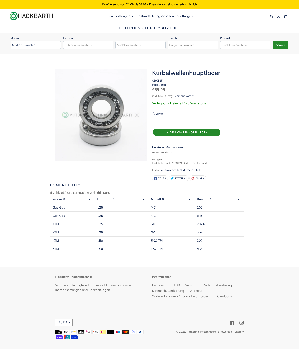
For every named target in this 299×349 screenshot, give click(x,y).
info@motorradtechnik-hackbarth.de (181, 170)
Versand (191, 285)
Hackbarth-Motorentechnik (203, 331)
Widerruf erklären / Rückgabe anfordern (181, 296)
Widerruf (195, 291)
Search (280, 45)
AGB (176, 285)
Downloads (223, 296)
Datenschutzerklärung (168, 291)
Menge (158, 113)
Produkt (225, 38)
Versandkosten (185, 96)
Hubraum (69, 38)
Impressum (160, 285)
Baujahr (173, 38)
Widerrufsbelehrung (217, 285)
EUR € (62, 322)
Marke (15, 38)
